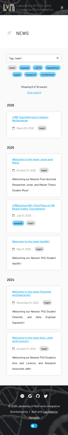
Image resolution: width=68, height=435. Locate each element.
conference (47, 74)
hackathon (53, 67)
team (12, 67)
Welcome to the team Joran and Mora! (32, 161)
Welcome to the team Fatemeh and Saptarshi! (31, 293)
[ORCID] (22, 396)
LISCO (37, 67)
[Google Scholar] (30, 396)
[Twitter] (45, 396)
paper (17, 74)
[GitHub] (38, 396)
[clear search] (57, 58)
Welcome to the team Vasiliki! (31, 241)
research (31, 74)
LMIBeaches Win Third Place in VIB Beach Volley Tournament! (33, 207)
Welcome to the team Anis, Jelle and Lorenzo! (32, 339)
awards (25, 67)
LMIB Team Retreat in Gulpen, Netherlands (30, 118)
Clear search (34, 92)
